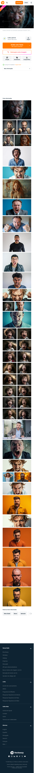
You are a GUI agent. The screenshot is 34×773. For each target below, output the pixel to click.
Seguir (28, 39)
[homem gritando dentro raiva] (17, 186)
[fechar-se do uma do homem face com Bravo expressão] (17, 646)
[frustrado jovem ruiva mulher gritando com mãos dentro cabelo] (8, 592)
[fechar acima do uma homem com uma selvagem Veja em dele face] (17, 614)
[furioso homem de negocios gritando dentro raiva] (17, 564)
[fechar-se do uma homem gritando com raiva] (17, 581)
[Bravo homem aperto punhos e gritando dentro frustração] (17, 238)
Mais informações (8, 67)
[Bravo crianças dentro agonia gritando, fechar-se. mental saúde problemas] (10, 437)
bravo (15, 739)
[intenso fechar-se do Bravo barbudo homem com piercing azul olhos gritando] (17, 109)
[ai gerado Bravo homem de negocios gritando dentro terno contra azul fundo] (17, 221)
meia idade (7, 739)
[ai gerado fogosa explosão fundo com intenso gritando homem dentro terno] (11, 602)
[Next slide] (27, 739)
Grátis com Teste (17, 45)
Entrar (26, 2)
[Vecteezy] (2, 2)
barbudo (23, 739)
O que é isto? (18, 64)
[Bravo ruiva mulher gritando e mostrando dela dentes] (11, 154)
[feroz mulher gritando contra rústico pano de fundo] (17, 202)
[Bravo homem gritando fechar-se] (17, 309)
